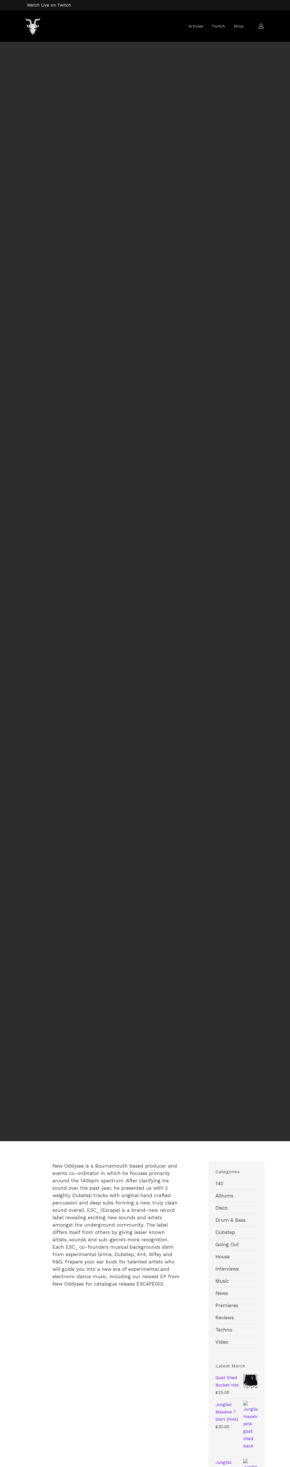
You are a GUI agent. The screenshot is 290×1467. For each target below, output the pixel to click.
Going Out (227, 1244)
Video (222, 1342)
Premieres (227, 1305)
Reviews (225, 1317)
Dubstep (225, 1232)
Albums (224, 1195)
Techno (224, 1330)
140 (145, 636)
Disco (222, 1208)
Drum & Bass (231, 1220)
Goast (115, 660)
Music (222, 1281)
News (222, 1293)
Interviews (227, 1269)
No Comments (174, 660)
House (223, 1256)
